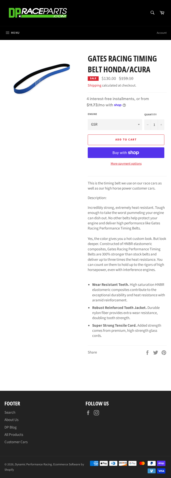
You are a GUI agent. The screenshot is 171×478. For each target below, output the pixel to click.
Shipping (94, 85)
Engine (92, 114)
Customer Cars (16, 442)
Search (9, 412)
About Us (11, 420)
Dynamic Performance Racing (33, 464)
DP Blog (10, 427)
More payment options (126, 164)
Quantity (150, 115)
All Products (13, 434)
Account (162, 33)
